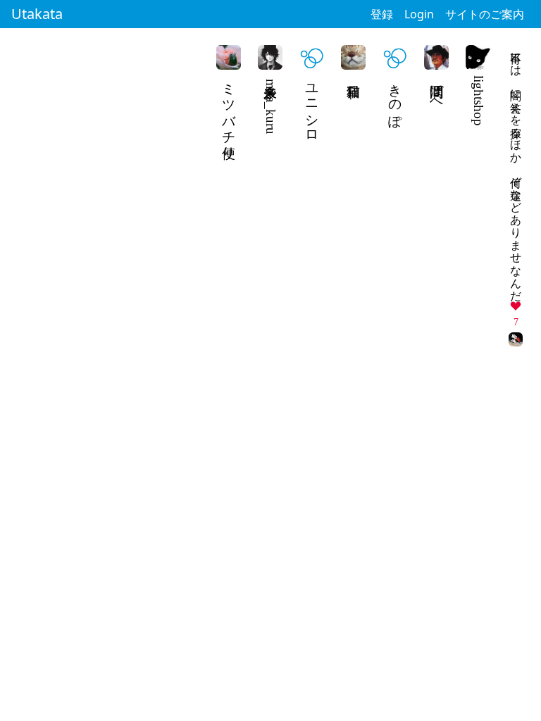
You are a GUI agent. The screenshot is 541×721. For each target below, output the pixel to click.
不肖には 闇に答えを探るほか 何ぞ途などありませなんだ (516, 170)
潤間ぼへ (437, 90)
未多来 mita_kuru (270, 104)
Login (419, 14)
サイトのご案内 (484, 14)
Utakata (37, 13)
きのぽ (395, 98)
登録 (382, 14)
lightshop (478, 100)
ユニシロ (312, 106)
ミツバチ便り (229, 114)
